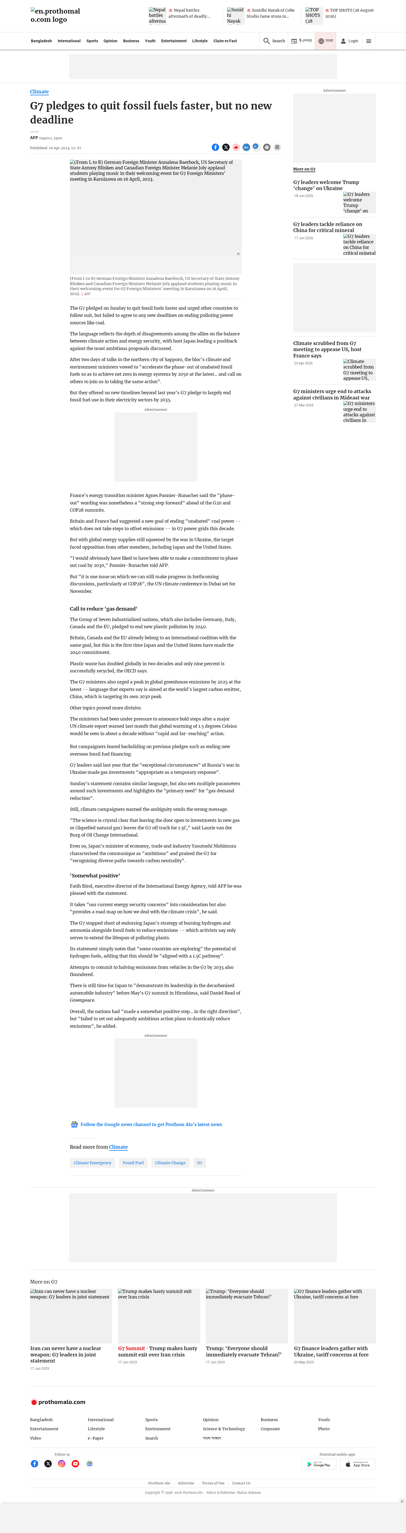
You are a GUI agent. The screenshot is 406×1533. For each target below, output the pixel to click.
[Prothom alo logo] (57, 1403)
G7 (199, 1162)
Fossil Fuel (133, 1162)
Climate (39, 92)
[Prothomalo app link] (318, 1465)
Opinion (110, 41)
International (69, 41)
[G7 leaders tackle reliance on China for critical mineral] (359, 245)
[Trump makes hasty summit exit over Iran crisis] (159, 1316)
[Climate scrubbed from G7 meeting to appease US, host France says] (359, 370)
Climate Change (170, 1162)
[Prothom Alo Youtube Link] (78, 1464)
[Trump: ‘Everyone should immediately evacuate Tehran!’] (247, 1316)
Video (35, 1438)
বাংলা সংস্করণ (212, 1438)
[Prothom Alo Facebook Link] (37, 1464)
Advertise (186, 1483)
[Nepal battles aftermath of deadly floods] (158, 16)
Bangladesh (41, 41)
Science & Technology (224, 1428)
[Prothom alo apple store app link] (358, 1465)
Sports (92, 41)
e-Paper (96, 1438)
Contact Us (241, 1483)
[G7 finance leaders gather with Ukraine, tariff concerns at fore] (335, 1316)
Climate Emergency (92, 1162)
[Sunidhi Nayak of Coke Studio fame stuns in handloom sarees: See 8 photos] (236, 16)
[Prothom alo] (57, 16)
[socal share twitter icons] (227, 150)
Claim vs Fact (225, 41)
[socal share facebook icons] (216, 150)
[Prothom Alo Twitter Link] (50, 1464)
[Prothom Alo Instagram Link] (64, 1464)
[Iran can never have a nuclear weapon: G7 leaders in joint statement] (71, 1316)
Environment (158, 1428)
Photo (324, 1428)
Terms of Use (213, 1483)
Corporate (270, 1428)
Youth (150, 41)
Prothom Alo (159, 1483)
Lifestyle (200, 41)
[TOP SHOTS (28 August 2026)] (314, 16)
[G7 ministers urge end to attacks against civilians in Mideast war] (359, 412)
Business (131, 41)
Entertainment (174, 41)
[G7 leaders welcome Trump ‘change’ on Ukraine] (359, 203)
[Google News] (89, 1464)
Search (151, 1438)
